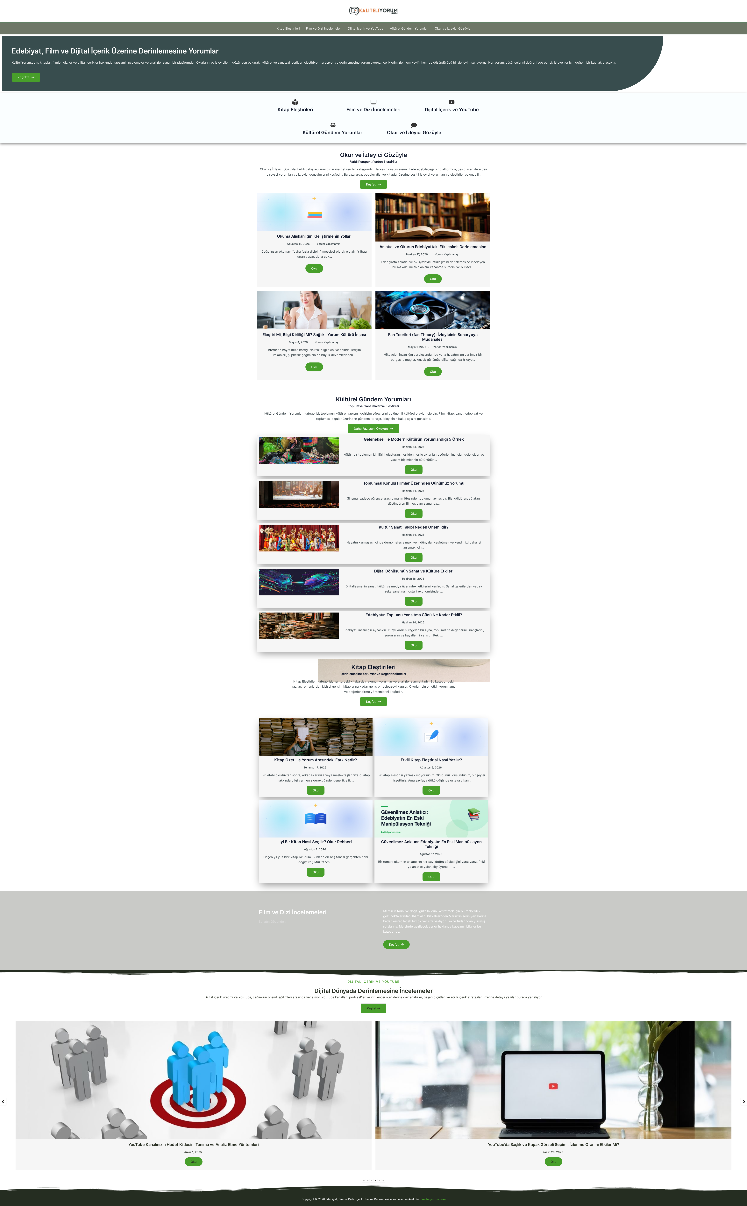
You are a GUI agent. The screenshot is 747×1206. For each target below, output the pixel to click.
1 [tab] (364, 1180)
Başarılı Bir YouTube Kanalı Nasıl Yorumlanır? (553, 1144)
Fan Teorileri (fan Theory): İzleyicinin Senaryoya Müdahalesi (433, 337)
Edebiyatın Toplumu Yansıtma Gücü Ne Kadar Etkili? (414, 615)
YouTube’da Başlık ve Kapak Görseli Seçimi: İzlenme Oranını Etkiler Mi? (193, 1144)
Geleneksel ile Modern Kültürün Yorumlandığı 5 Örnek (414, 439)
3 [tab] (372, 1180)
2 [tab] (368, 1180)
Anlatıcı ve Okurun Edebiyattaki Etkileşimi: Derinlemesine (433, 246)
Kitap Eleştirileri (288, 28)
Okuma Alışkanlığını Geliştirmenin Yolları (314, 236)
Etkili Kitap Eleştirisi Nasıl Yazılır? (431, 760)
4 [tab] (375, 1180)
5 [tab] (379, 1180)
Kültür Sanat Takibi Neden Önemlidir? (414, 527)
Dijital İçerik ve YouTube (365, 28)
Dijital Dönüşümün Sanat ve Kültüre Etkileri (413, 571)
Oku (314, 268)
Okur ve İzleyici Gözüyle (452, 28)
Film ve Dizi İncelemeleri (324, 28)
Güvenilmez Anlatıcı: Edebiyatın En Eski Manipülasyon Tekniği (431, 844)
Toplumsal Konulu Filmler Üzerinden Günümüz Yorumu (413, 483)
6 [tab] (383, 1180)
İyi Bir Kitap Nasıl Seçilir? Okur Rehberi (316, 841)
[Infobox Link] (295, 107)
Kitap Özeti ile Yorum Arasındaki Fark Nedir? (315, 760)
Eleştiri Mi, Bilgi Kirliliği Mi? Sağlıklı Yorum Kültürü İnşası (314, 334)
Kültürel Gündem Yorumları (409, 28)
